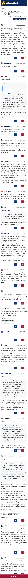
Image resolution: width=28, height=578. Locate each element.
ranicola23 (6, 233)
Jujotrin (6, 291)
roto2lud (6, 25)
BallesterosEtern (8, 456)
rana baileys (7, 308)
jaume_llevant (7, 191)
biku (5, 207)
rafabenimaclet (8, 63)
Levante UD (4, 16)
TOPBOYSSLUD (8, 140)
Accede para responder (20, 19)
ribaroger (6, 269)
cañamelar (6, 558)
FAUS (5, 76)
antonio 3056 (7, 373)
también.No (19, 294)
